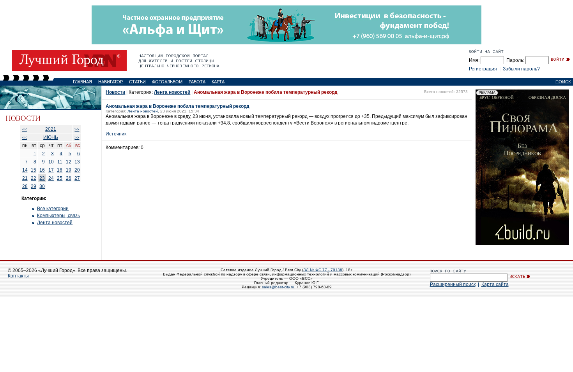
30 (42, 186)
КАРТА (218, 81)
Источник (116, 134)
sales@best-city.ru (278, 287)
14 (25, 170)
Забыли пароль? (521, 69)
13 (77, 162)
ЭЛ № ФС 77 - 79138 (322, 270)
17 (51, 170)
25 (59, 178)
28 (25, 186)
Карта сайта (495, 284)
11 (59, 162)
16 (42, 170)
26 (68, 178)
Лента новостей (55, 222)
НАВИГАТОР (110, 81)
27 (77, 178)
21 (25, 178)
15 (33, 170)
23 (42, 178)
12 (68, 162)
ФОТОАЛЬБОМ (167, 81)
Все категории (53, 208)
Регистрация (483, 69)
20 (77, 170)
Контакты (18, 276)
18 (59, 170)
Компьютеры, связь (58, 215)
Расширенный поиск (453, 284)
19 (68, 170)
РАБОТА (197, 81)
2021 (50, 129)
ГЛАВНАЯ (82, 81)
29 (33, 186)
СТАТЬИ (137, 81)
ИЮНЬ (50, 137)
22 (33, 178)
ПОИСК (563, 81)
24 (51, 178)
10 (51, 162)
